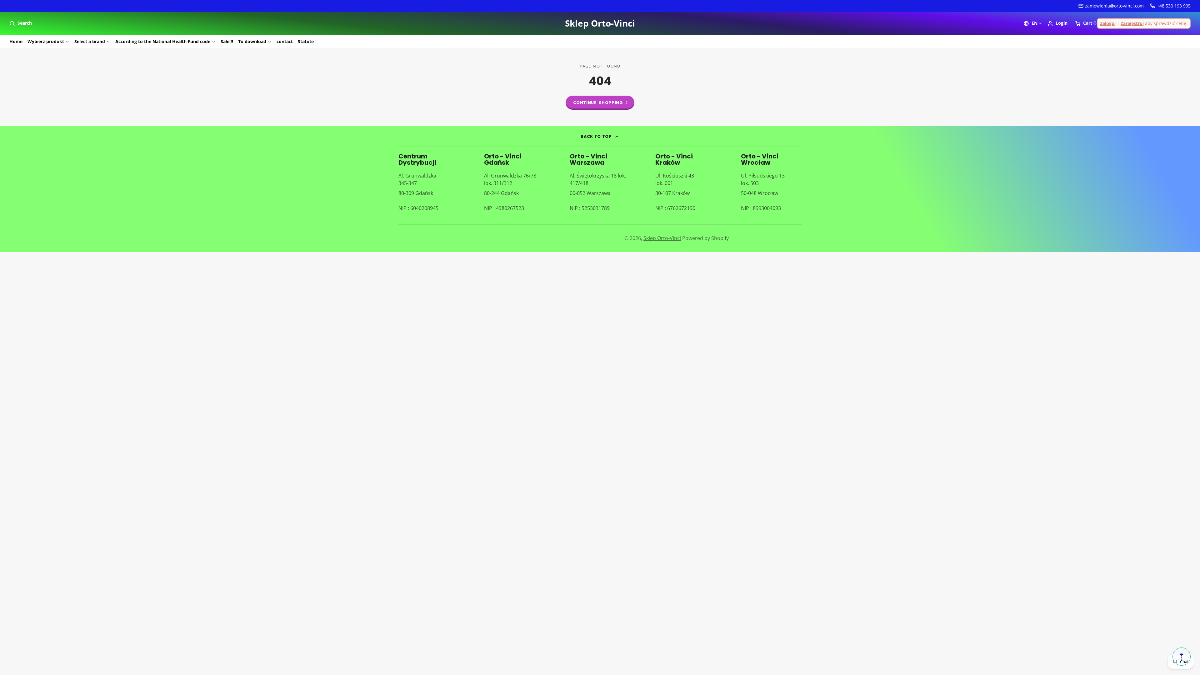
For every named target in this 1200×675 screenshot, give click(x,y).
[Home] (600, 23)
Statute (306, 41)
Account (1058, 23)
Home (15, 41)
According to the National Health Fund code (162, 41)
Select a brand (89, 41)
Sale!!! (227, 41)
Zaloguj (1108, 23)
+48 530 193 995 (1174, 6)
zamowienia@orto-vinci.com (1114, 6)
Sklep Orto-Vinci (662, 238)
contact (285, 41)
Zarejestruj (1132, 23)
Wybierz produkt (46, 41)
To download (252, 41)
